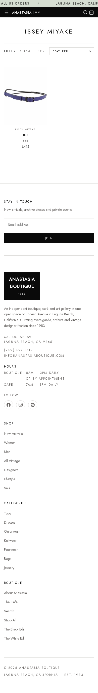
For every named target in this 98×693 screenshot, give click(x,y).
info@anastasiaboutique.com (34, 355)
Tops (7, 513)
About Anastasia (15, 592)
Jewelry (9, 567)
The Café (11, 602)
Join (49, 238)
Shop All (10, 620)
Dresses (9, 522)
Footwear (11, 549)
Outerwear (12, 531)
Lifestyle (9, 478)
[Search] (85, 12)
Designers (11, 469)
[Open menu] (6, 12)
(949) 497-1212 (18, 350)
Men (7, 451)
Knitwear (10, 540)
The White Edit (14, 638)
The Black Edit (14, 629)
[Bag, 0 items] (91, 12)
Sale (7, 488)
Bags (7, 558)
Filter (10, 51)
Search (9, 611)
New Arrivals (13, 433)
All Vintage (12, 460)
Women (10, 442)
